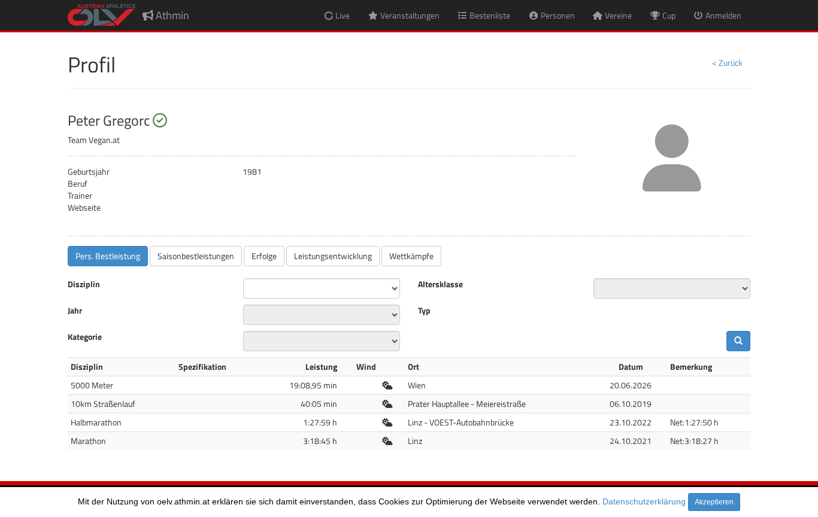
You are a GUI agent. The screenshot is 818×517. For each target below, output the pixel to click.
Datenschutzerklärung (644, 501)
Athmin (171, 15)
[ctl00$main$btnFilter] (738, 341)
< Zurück (727, 62)
